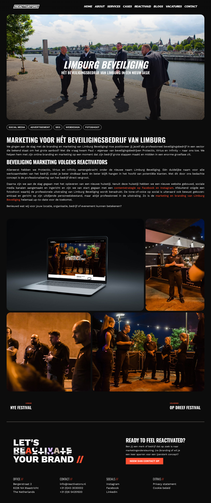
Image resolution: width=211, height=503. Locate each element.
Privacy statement (164, 484)
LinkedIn (111, 491)
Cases (127, 6)
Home (88, 6)
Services (113, 6)
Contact (190, 6)
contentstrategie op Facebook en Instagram (143, 187)
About (100, 6)
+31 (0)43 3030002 (71, 488)
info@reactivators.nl (73, 484)
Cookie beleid (161, 488)
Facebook (112, 488)
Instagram (112, 484)
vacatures (174, 6)
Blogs (158, 6)
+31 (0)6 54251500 (71, 491)
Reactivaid (143, 6)
